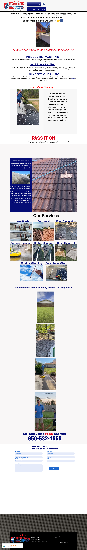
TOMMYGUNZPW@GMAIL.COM (41, 541)
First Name (17, 451)
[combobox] (29, 461)
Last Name (49, 451)
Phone (48, 455)
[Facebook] (44, 4)
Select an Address (18, 458)
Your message (18, 463)
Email (16, 455)
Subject (48, 458)
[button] (37, 123)
